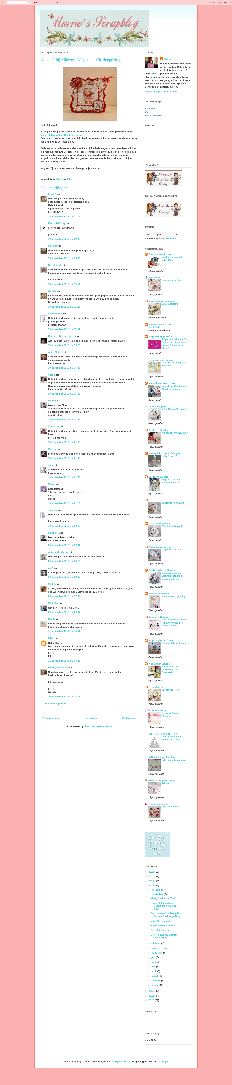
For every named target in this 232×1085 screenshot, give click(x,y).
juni (154, 962)
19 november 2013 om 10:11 (64, 284)
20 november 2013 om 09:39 (64, 577)
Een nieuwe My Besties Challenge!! (164, 936)
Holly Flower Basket (172, 456)
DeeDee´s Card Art (158, 617)
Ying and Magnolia (159, 663)
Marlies (52, 584)
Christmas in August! (173, 503)
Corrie (51, 374)
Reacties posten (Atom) (98, 726)
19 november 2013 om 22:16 (64, 503)
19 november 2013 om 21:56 (64, 458)
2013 (152, 885)
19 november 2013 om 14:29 (64, 345)
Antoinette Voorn (58, 552)
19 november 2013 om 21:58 (64, 477)
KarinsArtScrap (57, 223)
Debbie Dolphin (157, 406)
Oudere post (129, 718)
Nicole (51, 619)
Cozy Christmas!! (161, 921)
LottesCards (155, 687)
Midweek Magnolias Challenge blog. (61, 135)
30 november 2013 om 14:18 (64, 696)
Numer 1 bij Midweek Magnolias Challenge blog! (164, 906)
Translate (171, 238)
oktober (156, 943)
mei (153, 966)
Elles (51, 638)
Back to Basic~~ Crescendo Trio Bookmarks (170, 669)
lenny (51, 400)
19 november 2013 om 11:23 (64, 306)
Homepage (91, 718)
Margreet (53, 245)
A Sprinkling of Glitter (160, 336)
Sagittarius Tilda (170, 690)
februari (156, 980)
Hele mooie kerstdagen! (174, 760)
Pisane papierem (158, 804)
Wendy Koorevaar (58, 667)
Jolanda (52, 510)
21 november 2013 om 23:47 (64, 660)
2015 (152, 876)
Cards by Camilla (158, 430)
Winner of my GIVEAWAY (175, 433)
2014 (152, 881)
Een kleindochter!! (161, 930)
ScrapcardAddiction (160, 254)
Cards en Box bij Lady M (62, 336)
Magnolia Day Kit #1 (172, 549)
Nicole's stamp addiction (162, 733)
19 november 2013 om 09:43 (64, 258)
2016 (152, 871)
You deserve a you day (173, 596)
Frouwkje (53, 426)
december (157, 889)
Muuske (52, 449)
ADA (50, 568)
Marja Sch (53, 603)
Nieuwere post (51, 718)
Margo (51, 484)
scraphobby (55, 313)
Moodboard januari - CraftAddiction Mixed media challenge (173, 576)
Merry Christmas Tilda (163, 898)
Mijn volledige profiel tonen (161, 91)
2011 (152, 995)
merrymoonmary (121, 1061)
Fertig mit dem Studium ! (175, 643)
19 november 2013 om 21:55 (64, 442)
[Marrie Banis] (146, 111)
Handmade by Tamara (160, 360)
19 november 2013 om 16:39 (64, 393)
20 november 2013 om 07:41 (64, 545)
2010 (152, 1000)
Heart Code (154, 327)
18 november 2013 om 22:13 (64, 216)
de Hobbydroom (157, 710)
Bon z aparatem (170, 304)
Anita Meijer (55, 352)
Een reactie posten (55, 703)
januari (155, 985)
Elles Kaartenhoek (158, 593)
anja (50, 465)
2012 (152, 991)
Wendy (52, 291)
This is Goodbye (170, 806)
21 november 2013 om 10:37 (64, 631)
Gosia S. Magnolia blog (161, 780)
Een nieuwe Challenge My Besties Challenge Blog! (166, 915)
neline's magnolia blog (161, 757)
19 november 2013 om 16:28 (64, 367)
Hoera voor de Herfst (172, 280)
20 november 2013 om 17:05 (64, 596)
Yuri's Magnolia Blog (160, 547)
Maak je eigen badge (153, 115)
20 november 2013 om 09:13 (64, 561)
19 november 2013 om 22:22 (64, 525)
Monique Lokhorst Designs (164, 453)
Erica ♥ (52, 194)
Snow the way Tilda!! (163, 925)
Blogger (163, 1061)
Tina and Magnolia (159, 523)
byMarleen (154, 277)
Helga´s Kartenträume (161, 640)
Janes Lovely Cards (159, 324)
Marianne (53, 532)
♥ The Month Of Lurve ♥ (174, 409)
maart (155, 976)
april (154, 971)
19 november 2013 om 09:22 (64, 239)
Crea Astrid (54, 265)
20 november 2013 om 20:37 (64, 612)
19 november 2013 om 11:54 (64, 329)
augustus (157, 952)
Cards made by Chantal (161, 570)
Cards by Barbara (158, 476)
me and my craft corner (161, 383)
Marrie (167, 59)
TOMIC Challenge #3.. (173, 526)
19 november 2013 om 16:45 (64, 419)
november (157, 894)
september (157, 948)
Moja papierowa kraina (161, 301)
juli (153, 957)
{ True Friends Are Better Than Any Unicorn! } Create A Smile (174, 622)
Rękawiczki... (168, 783)
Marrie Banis (150, 108)
